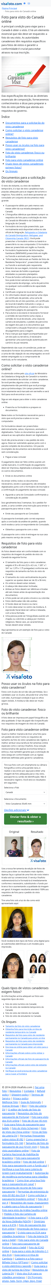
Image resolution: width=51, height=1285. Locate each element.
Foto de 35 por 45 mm (34, 1120)
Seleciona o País (11, 787)
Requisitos (15, 1091)
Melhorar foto (10, 1102)
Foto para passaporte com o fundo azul (24, 1165)
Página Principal (9, 8)
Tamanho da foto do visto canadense (22, 1026)
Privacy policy (20, 1098)
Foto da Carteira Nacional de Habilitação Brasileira (21, 1154)
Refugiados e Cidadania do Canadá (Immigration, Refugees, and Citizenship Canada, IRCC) (26, 235)
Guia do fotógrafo (31, 1102)
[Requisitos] (24, 3)
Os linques (11, 171)
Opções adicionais (15, 810)
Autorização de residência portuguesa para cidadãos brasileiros (25, 1176)
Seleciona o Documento (15, 799)
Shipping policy (20, 1094)
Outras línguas (10, 1106)
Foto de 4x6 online (33, 1161)
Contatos (29, 1091)
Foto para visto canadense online (24, 160)
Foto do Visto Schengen (25, 1128)
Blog (24, 1106)
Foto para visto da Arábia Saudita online (24, 1210)
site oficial (29, 373)
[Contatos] (29, 3)
